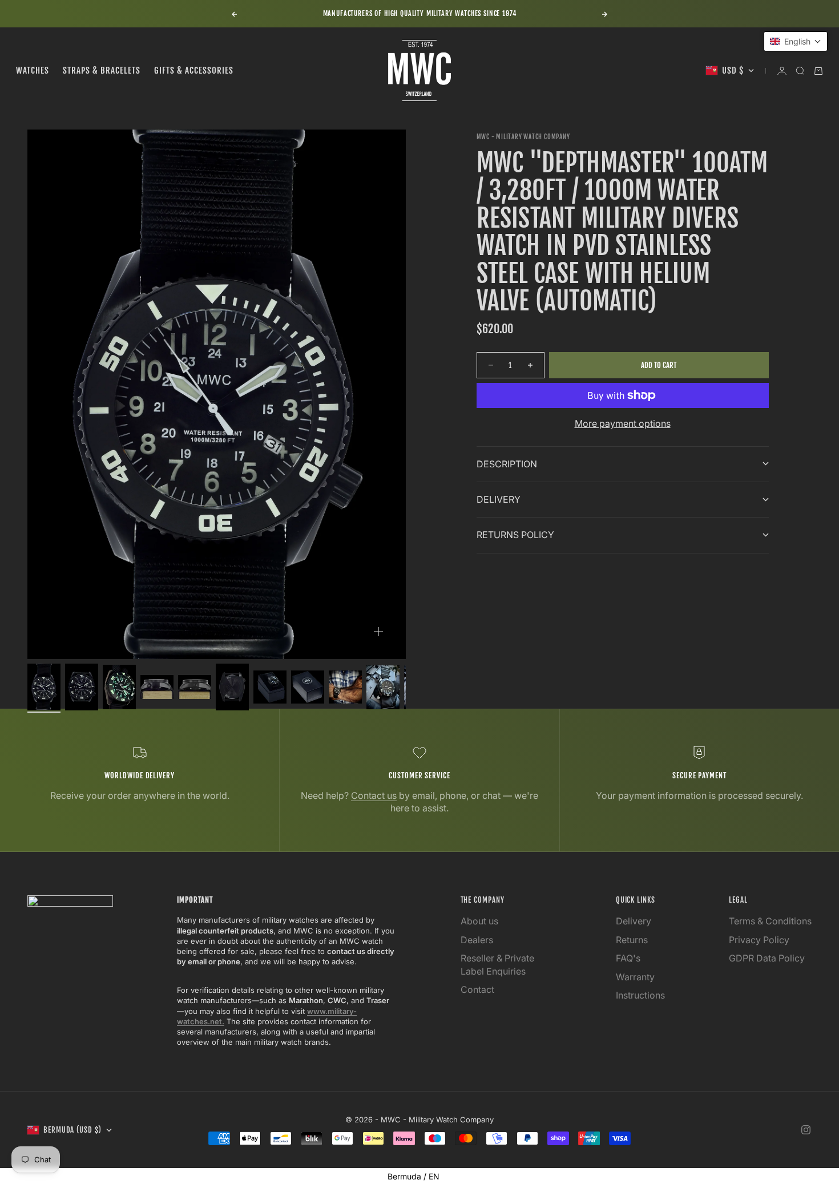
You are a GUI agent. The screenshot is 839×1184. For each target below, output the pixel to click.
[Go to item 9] (345, 687)
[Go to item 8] (307, 687)
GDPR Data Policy (767, 958)
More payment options (623, 423)
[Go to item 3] (119, 687)
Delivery (633, 921)
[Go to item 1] (43, 687)
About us (479, 921)
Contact (477, 989)
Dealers (477, 939)
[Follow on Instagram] (806, 1129)
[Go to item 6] (232, 687)
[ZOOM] (378, 631)
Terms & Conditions (770, 921)
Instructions (640, 995)
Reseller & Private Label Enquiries (497, 964)
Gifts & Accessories (193, 70)
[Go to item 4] (157, 686)
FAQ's (628, 958)
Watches (32, 70)
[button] (795, 41)
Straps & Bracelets (101, 70)
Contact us (374, 795)
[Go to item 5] (194, 686)
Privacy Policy (759, 939)
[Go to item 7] (270, 687)
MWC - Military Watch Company (523, 137)
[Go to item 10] (383, 687)
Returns (632, 939)
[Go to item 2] (81, 687)
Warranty (635, 977)
